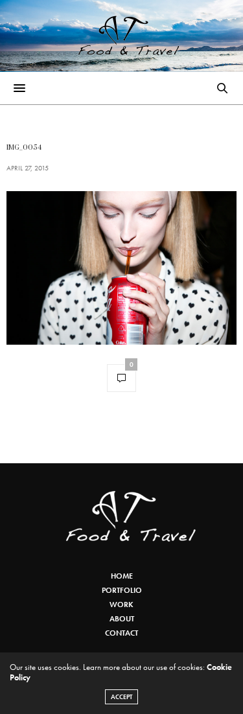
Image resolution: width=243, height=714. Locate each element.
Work (121, 604)
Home (122, 576)
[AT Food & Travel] (121, 36)
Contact (121, 633)
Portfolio (122, 590)
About (122, 619)
